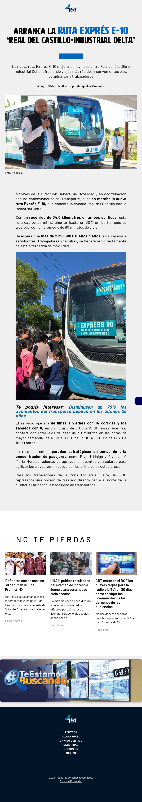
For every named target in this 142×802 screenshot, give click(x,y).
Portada (71, 732)
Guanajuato (71, 736)
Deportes (71, 748)
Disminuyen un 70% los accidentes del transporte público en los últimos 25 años (71, 411)
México (71, 753)
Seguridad (71, 744)
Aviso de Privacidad (71, 781)
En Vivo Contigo (71, 740)
